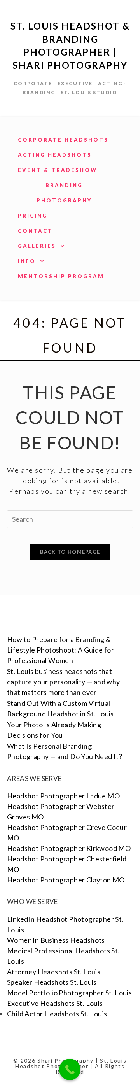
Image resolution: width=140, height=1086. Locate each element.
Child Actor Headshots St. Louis (57, 1013)
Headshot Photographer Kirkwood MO (69, 848)
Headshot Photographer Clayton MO (66, 879)
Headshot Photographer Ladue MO (63, 795)
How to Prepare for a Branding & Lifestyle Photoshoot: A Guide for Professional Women (60, 650)
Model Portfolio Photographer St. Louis (69, 992)
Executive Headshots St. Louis (55, 1003)
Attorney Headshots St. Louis (53, 971)
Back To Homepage (70, 552)
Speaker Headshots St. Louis (52, 982)
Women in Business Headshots (56, 940)
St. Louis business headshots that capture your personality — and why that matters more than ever (63, 682)
